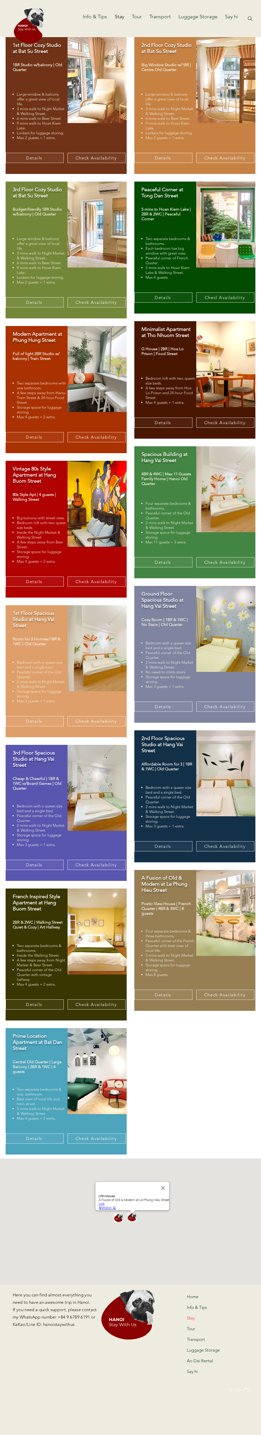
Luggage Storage (200, 1350)
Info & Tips (197, 1307)
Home (192, 1296)
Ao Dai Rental (200, 1360)
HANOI (23, 25)
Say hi (192, 1371)
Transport (196, 1339)
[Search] (250, 18)
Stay (191, 1318)
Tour (191, 1328)
